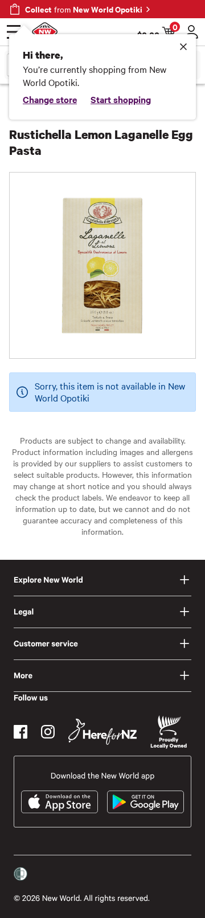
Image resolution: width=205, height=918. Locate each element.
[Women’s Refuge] (20, 874)
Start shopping (121, 99)
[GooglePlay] (145, 801)
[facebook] (20, 732)
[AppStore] (59, 801)
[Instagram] (48, 732)
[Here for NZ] (102, 732)
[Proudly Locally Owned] (168, 732)
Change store (50, 99)
